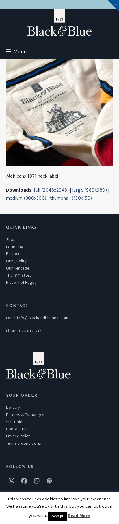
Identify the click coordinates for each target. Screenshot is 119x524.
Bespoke (13, 253)
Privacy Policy (18, 436)
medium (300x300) (26, 198)
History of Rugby (21, 282)
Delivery (13, 407)
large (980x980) (89, 190)
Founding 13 (17, 246)
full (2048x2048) (51, 190)
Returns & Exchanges (25, 414)
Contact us (16, 428)
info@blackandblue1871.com (42, 318)
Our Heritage (17, 268)
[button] (16, 51)
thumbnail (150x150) (71, 198)
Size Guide (15, 421)
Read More (79, 515)
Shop (11, 239)
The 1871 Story (18, 275)
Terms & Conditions (23, 443)
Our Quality (16, 261)
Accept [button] (58, 516)
